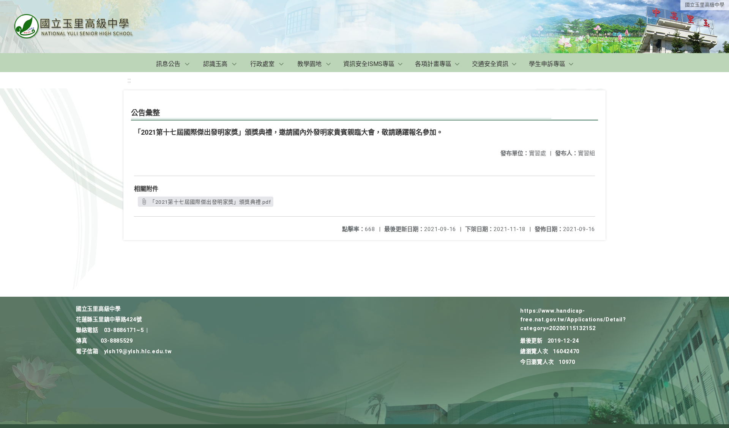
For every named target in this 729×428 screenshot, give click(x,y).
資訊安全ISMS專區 (368, 64)
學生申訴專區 (547, 64)
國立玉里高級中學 (704, 5)
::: (129, 80)
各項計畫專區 (433, 64)
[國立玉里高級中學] (82, 26)
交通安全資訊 (490, 64)
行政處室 (262, 64)
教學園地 (309, 64)
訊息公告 (168, 64)
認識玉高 (215, 64)
